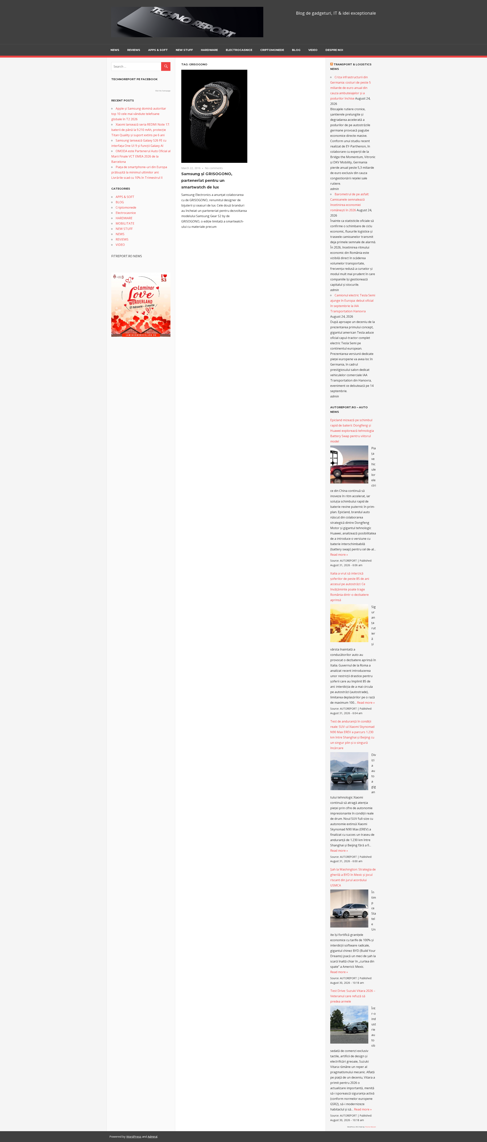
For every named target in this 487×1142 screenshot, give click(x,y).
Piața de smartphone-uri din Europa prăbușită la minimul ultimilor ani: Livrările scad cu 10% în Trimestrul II (139, 172)
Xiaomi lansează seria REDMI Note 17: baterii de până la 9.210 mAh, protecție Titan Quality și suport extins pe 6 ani (140, 129)
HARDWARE (209, 50)
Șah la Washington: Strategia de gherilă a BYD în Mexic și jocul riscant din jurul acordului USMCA (353, 877)
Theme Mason (370, 1127)
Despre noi (334, 50)
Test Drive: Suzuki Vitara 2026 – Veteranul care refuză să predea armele (352, 996)
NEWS (115, 50)
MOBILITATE (125, 223)
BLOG (296, 50)
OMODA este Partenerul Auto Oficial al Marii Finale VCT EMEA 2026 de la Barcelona (140, 156)
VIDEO (313, 50)
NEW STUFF (184, 50)
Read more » (339, 554)
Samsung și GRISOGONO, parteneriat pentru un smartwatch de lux (206, 180)
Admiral (152, 1136)
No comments (214, 168)
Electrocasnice (239, 50)
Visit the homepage (162, 91)
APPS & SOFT (158, 50)
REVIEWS (133, 50)
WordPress (133, 1136)
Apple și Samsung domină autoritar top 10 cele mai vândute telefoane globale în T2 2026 (138, 113)
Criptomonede (272, 50)
